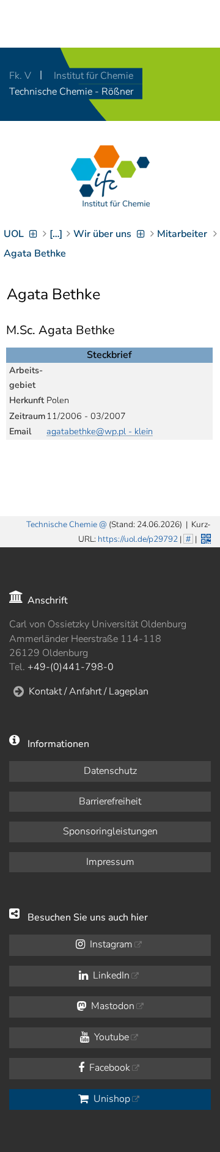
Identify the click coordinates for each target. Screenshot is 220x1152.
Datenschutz (110, 771)
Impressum (110, 862)
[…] (56, 234)
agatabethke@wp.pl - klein (99, 431)
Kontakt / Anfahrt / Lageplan (88, 691)
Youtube (110, 1037)
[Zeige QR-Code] (205, 537)
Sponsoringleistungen (110, 831)
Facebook (108, 1067)
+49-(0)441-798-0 (71, 667)
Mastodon (111, 1006)
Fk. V (21, 75)
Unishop (110, 1099)
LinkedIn (110, 975)
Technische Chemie (61, 524)
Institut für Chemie (93, 75)
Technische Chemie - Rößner (71, 91)
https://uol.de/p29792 (138, 539)
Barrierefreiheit (110, 801)
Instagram (110, 944)
